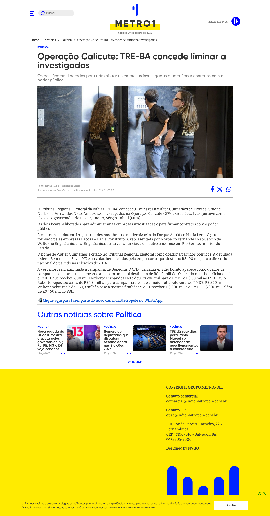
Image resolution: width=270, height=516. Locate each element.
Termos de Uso (116, 507)
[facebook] (212, 189)
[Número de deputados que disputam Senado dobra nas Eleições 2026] (149, 338)
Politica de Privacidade (141, 507)
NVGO (193, 448)
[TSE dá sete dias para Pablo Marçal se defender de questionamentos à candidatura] (216, 338)
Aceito (231, 505)
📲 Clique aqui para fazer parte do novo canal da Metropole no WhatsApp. (100, 300)
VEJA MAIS (135, 362)
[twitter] (219, 189)
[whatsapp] (229, 189)
